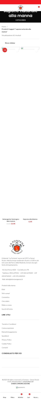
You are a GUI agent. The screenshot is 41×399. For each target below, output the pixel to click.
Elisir (3, 289)
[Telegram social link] (26, 2)
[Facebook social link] (14, 2)
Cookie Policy (6, 344)
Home (4, 27)
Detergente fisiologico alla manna (11, 220)
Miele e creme (7, 305)
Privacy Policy (6, 340)
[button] (4, 215)
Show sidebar (10, 43)
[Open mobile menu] (3, 7)
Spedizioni (5, 336)
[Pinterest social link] (20, 2)
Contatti (5, 348)
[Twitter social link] (17, 2)
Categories (20, 20)
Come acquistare (8, 328)
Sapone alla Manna (30, 219)
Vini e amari (6, 293)
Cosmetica (5, 297)
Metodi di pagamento (9, 332)
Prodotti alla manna (8, 285)
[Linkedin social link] (23, 2)
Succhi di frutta (7, 309)
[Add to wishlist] (17, 50)
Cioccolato (5, 301)
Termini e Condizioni (9, 324)
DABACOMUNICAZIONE (20, 383)
